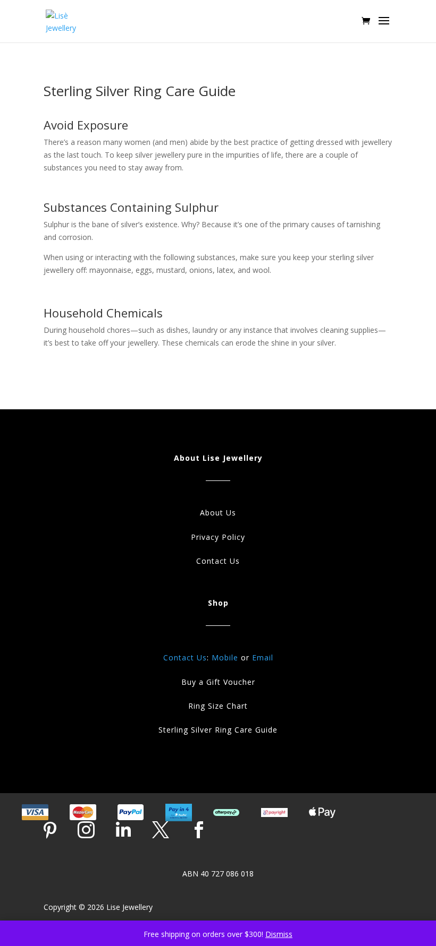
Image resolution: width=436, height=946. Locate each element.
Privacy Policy (218, 537)
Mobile (225, 657)
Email (262, 657)
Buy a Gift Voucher (218, 682)
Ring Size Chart (218, 706)
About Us (218, 513)
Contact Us (218, 561)
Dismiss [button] (278, 934)
